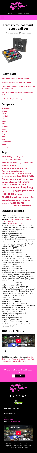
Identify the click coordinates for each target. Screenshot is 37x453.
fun (19, 175)
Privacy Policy (30, 359)
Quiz (3, 139)
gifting (22, 179)
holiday (29, 179)
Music (4, 129)
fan (25, 168)
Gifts (3, 124)
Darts (4, 114)
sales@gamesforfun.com (15, 223)
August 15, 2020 (26, 33)
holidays (5, 184)
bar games (21, 163)
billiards (28, 162)
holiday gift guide (9, 182)
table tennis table (22, 205)
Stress (4, 144)
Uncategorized (7, 147)
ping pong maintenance (7, 191)
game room (28, 175)
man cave (7, 187)
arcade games (9, 162)
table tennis (17, 202)
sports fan (29, 197)
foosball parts (20, 171)
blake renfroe (14, 33)
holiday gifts (24, 182)
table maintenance (23, 200)
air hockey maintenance (21, 157)
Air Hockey (6, 108)
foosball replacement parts (8, 173)
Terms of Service (18, 359)
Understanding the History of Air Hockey (17, 99)
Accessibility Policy (19, 361)
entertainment (9, 165)
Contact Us (7, 361)
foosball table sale (7, 176)
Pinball (4, 131)
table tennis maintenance (8, 206)
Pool (3, 137)
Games (5, 179)
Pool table (8, 193)
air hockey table (7, 160)
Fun (3, 119)
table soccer (5, 203)
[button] (2, 17)
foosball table (27, 173)
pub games (18, 194)
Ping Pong (5, 134)
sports (21, 197)
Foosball (5, 116)
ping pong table (20, 190)
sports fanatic (8, 200)
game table (14, 179)
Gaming (4, 121)
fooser (14, 176)
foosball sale (18, 173)
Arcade (4, 111)
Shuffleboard (7, 142)
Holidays (5, 126)
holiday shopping (18, 184)
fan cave (6, 171)
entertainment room (12, 168)
